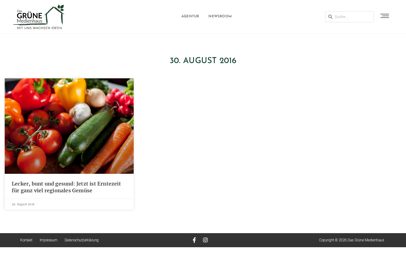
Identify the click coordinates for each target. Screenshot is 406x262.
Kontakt (26, 240)
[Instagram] (205, 240)
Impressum (48, 240)
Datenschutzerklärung (82, 240)
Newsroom (220, 16)
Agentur (190, 16)
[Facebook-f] (194, 240)
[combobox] (349, 16)
